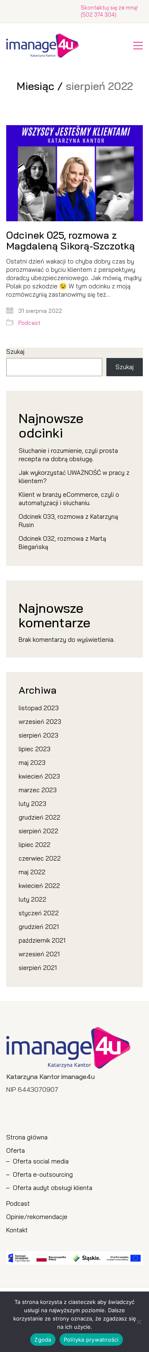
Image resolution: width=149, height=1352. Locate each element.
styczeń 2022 (39, 913)
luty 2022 (32, 899)
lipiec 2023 (34, 749)
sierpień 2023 (38, 735)
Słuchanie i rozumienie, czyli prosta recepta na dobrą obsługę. (68, 455)
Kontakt (17, 1230)
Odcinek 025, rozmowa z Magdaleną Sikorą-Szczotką (70, 241)
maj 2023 (32, 763)
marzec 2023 (38, 790)
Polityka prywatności (91, 1339)
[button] (138, 45)
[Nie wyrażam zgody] (139, 1322)
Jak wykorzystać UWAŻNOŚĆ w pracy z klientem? (74, 477)
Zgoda (42, 1339)
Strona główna (27, 1137)
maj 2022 (32, 872)
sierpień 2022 (38, 831)
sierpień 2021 (38, 968)
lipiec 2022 (34, 845)
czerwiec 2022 (40, 858)
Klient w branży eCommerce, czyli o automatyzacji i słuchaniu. (69, 499)
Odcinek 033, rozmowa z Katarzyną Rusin (68, 521)
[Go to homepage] (42, 46)
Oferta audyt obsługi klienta (52, 1188)
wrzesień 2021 (39, 954)
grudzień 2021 (39, 927)
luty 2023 (32, 804)
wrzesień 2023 (40, 722)
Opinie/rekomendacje (36, 1217)
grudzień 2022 (39, 817)
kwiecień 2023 (39, 776)
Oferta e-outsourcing (43, 1174)
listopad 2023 (39, 708)
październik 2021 (42, 940)
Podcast (29, 323)
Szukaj (15, 352)
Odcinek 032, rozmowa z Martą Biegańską (62, 543)
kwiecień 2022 (39, 886)
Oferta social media (41, 1161)
